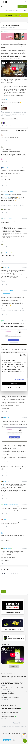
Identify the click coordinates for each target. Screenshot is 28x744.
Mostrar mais (14, 666)
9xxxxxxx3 (5, 135)
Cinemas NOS (4, 699)
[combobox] (14, 10)
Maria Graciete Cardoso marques (10, 504)
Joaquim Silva (6, 167)
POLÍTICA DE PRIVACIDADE (19, 731)
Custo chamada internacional (7, 716)
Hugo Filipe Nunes (7, 218)
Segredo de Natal (14, 118)
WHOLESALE (22, 735)
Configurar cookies (13, 387)
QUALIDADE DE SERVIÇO (21, 733)
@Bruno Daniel (6, 293)
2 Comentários (4, 710)
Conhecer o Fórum (6, 19)
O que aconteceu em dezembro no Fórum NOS (12, 687)
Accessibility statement (20, 726)
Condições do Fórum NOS (8, 726)
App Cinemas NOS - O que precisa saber (10, 697)
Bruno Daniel (6, 267)
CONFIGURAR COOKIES (9, 733)
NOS (3, 118)
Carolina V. (5, 31)
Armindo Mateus (7, 147)
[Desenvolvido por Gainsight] (14, 723)
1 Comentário (4, 718)
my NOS (3, 695)
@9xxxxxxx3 (6, 194)
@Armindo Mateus (6, 197)
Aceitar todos (14, 383)
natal (7, 118)
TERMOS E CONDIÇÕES (11, 735)
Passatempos (4, 679)
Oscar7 (5, 519)
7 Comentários (4, 714)
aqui (7, 99)
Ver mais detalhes (19, 379)
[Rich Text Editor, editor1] (14, 582)
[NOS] (4, 2)
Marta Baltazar (6, 533)
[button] (1, 7)
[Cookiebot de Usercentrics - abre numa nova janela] (20, 355)
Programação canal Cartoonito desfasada (10, 708)
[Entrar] (2, 10)
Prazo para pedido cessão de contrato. (10, 712)
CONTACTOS (8, 731)
